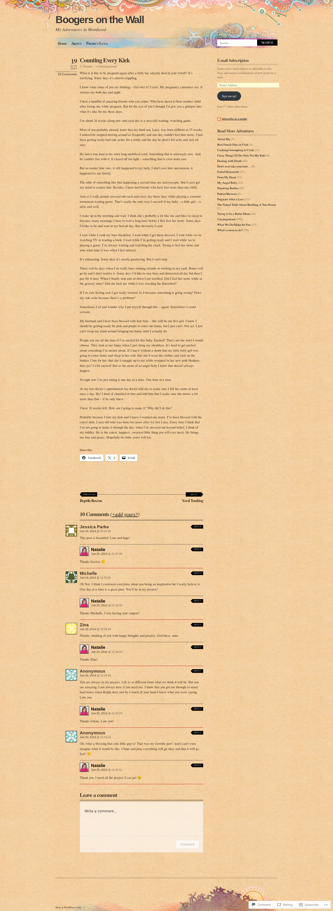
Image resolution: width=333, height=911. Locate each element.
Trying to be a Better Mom (233, 214)
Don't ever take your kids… (234, 166)
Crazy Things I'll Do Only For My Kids (241, 155)
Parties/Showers (227, 194)
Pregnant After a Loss (230, 199)
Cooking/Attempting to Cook (235, 150)
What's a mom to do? (230, 230)
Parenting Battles (227, 188)
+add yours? (125, 514)
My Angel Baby (227, 183)
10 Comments (67, 74)
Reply (197, 526)
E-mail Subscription (233, 60)
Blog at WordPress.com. (69, 907)
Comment (187, 844)
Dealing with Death (229, 161)
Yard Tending (192, 498)
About (76, 43)
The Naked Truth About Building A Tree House (246, 205)
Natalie (87, 66)
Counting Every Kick (105, 60)
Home (62, 43)
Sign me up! (229, 96)
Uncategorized (108, 66)
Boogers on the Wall (100, 19)
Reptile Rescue (91, 498)
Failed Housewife (228, 172)
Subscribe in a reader (234, 119)
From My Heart (226, 177)
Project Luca (97, 43)
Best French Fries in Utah (232, 144)
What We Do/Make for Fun (234, 225)
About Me (223, 139)
